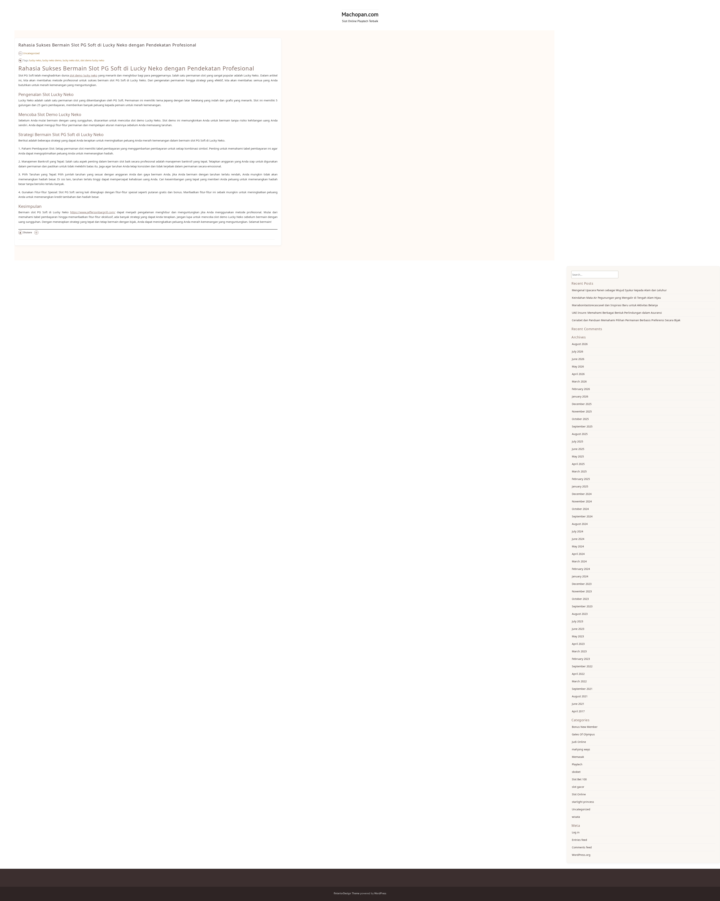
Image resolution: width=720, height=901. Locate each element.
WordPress (380, 893)
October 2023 (580, 599)
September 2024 (582, 516)
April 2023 (578, 644)
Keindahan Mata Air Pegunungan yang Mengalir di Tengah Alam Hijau (616, 297)
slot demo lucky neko (92, 60)
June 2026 (578, 359)
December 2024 (582, 494)
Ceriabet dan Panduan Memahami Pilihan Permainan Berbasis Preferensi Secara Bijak (626, 320)
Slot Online (579, 794)
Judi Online (579, 742)
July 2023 (577, 621)
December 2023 (582, 584)
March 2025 (579, 471)
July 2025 (577, 441)
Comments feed (582, 847)
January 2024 (580, 576)
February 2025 (581, 479)
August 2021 (580, 696)
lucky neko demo (52, 60)
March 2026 (579, 381)
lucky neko (35, 60)
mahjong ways (581, 749)
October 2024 (580, 509)
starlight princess (583, 802)
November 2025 (582, 411)
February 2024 (581, 569)
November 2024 (582, 501)
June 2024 (578, 539)
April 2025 (578, 464)
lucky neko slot (71, 60)
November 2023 (582, 591)
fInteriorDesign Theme (346, 893)
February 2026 (581, 389)
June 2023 (578, 629)
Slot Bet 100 (579, 779)
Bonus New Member (585, 727)
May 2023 (578, 636)
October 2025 (580, 419)
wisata (576, 817)
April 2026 (578, 374)
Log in (576, 832)
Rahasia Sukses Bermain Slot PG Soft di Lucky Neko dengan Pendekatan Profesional (107, 45)
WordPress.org (581, 855)
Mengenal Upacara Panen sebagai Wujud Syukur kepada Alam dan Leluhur (619, 290)
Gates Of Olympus (583, 734)
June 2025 (578, 449)
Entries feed (579, 840)
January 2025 (580, 486)
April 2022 (578, 674)
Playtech (577, 764)
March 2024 (579, 561)
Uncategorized (31, 53)
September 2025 (582, 426)
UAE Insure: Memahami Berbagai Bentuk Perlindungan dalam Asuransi (617, 312)
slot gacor (578, 787)
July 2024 (577, 531)
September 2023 (582, 606)
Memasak (578, 757)
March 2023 (579, 651)
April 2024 (578, 554)
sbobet (576, 772)
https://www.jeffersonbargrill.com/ (92, 212)
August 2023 (580, 614)
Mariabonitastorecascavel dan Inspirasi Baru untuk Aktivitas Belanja (615, 305)
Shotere (27, 232)
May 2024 (578, 546)
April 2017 (578, 711)
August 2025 (580, 434)
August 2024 (580, 524)
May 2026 (578, 366)
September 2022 (582, 666)
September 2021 (582, 689)
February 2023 (581, 659)
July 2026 (577, 351)
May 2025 (578, 456)
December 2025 (582, 404)
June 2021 (578, 704)
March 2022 (579, 681)
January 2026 (580, 396)
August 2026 (580, 344)
